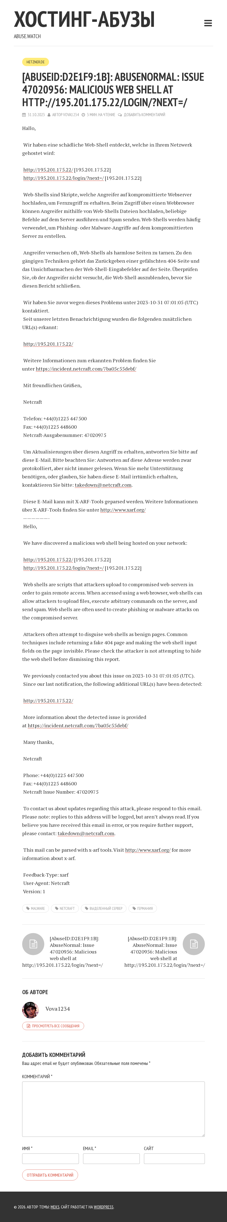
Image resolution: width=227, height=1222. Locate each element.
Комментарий (37, 1076)
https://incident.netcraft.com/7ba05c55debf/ (86, 368)
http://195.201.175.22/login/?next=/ (63, 177)
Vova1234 (71, 114)
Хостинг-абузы (84, 18)
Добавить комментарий (144, 114)
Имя (27, 1148)
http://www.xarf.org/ (123, 509)
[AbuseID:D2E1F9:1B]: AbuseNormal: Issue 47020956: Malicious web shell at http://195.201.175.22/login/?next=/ (62, 951)
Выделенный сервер (106, 908)
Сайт (149, 1148)
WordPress (104, 1207)
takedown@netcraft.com (103, 484)
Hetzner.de (36, 61)
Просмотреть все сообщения (55, 1025)
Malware (38, 908)
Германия (145, 908)
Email (89, 1148)
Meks (55, 1207)
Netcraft (67, 908)
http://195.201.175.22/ (48, 169)
